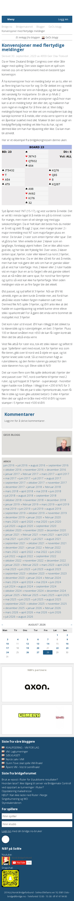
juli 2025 (38, 599)
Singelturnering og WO (15, 798)
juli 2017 (38, 478)
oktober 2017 (36, 482)
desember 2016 (56, 469)
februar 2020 (53, 517)
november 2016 (34, 469)
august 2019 (53, 508)
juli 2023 (38, 569)
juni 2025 (24, 599)
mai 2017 (10, 478)
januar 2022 (35, 547)
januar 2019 (12, 504)
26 (27, 652)
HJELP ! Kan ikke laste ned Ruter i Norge (24, 795)
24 (7, 652)
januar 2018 (35, 487)
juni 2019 (24, 508)
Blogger (40, 26)
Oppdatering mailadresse (17, 791)
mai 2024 (41, 582)
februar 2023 (30, 564)
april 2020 (27, 521)
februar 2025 (30, 595)
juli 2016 (23, 465)
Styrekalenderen (11, 802)
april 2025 (63, 595)
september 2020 (46, 526)
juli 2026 (10, 616)
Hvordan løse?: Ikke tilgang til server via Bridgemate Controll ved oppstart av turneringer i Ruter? (36, 785)
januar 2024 (35, 577)
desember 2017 (15, 487)
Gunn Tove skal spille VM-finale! (24, 763)
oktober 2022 (13, 560)
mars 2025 (47, 595)
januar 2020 (35, 517)
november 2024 (34, 590)
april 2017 (63, 474)
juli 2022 (10, 556)
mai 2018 (41, 491)
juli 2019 (38, 508)
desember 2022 (56, 560)
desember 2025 (15, 608)
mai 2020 (41, 521)
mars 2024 (11, 582)
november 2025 (57, 603)
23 (67, 648)
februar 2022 (53, 547)
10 (7, 643)
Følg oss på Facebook (5, 839)
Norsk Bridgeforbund (24, 7)
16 (67, 643)
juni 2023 (24, 569)
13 (38, 643)
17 (7, 648)
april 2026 (27, 612)
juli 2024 (10, 586)
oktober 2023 (36, 573)
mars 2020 (11, 521)
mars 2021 (47, 534)
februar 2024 (53, 577)
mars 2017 (47, 474)
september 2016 (58, 465)
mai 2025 (10, 599)
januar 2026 (35, 608)
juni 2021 (24, 539)
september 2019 (15, 513)
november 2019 (57, 513)
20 (38, 648)
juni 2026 (55, 612)
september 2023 (15, 573)
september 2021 (15, 543)
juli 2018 (10, 495)
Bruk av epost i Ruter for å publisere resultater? (30, 779)
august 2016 (37, 465)
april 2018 (27, 491)
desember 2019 (15, 517)
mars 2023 (47, 564)
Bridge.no (7, 26)
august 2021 (53, 539)
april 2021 (63, 534)
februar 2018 (53, 487)
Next (69, 684)
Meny (10, 19)
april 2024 (27, 582)
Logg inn (63, 19)
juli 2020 (10, 526)
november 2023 (57, 573)
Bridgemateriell (24, 26)
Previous (4, 684)
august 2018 (25, 495)
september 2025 (15, 603)
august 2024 (25, 586)
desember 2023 (15, 577)
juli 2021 (38, 539)
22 (57, 648)
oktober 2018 (13, 500)
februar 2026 (53, 608)
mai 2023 (10, 569)
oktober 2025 (36, 603)
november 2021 (57, 543)
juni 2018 (55, 491)
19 (27, 648)
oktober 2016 (13, 469)
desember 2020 (56, 530)
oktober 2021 (36, 543)
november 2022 (34, 560)
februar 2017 (30, 474)
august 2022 (25, 556)
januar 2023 (12, 564)
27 (38, 652)
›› (71, 624)
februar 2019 (30, 504)
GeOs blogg (55, 26)
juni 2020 (55, 521)
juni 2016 (8, 465)
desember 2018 (56, 500)
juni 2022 (55, 552)
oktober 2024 (13, 590)
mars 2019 (47, 504)
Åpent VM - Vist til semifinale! (22, 767)
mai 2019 (10, 508)
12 (27, 643)
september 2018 (46, 495)
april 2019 (63, 504)
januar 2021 (12, 534)
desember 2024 (56, 590)
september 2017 (15, 482)
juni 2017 (24, 478)
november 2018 (34, 500)
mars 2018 (11, 491)
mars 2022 (11, 552)
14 (48, 643)
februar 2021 (30, 534)
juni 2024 (55, 582)
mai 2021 (10, 539)
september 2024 (46, 586)
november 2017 (57, 482)
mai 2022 (41, 552)
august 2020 (25, 526)
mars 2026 (11, 612)
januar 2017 (12, 474)
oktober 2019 (36, 513)
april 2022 (27, 552)
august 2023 (53, 569)
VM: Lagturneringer (16, 751)
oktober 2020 (13, 530)
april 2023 (63, 564)
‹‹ (2, 624)
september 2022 (46, 556)
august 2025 (53, 599)
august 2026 (25, 616)
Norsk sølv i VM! (14, 759)
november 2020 (34, 530)
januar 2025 (12, 595)
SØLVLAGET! (12, 755)
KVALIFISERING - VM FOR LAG (22, 747)
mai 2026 (41, 612)
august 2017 (53, 478)
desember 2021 (15, 547)
